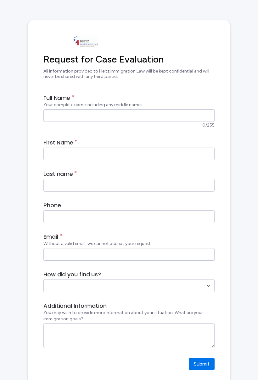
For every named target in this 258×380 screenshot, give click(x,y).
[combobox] (122, 286)
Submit (202, 364)
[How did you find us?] (208, 286)
